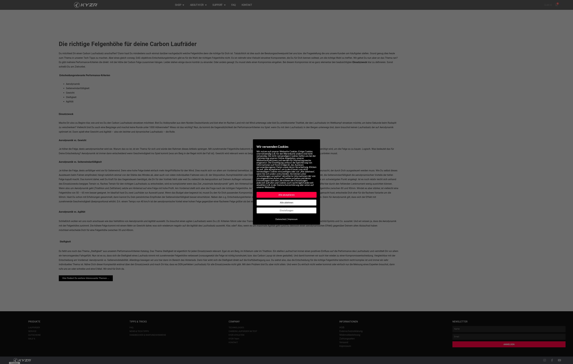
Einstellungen (286, 210)
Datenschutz (280, 219)
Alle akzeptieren (286, 194)
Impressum (293, 219)
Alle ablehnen (286, 202)
